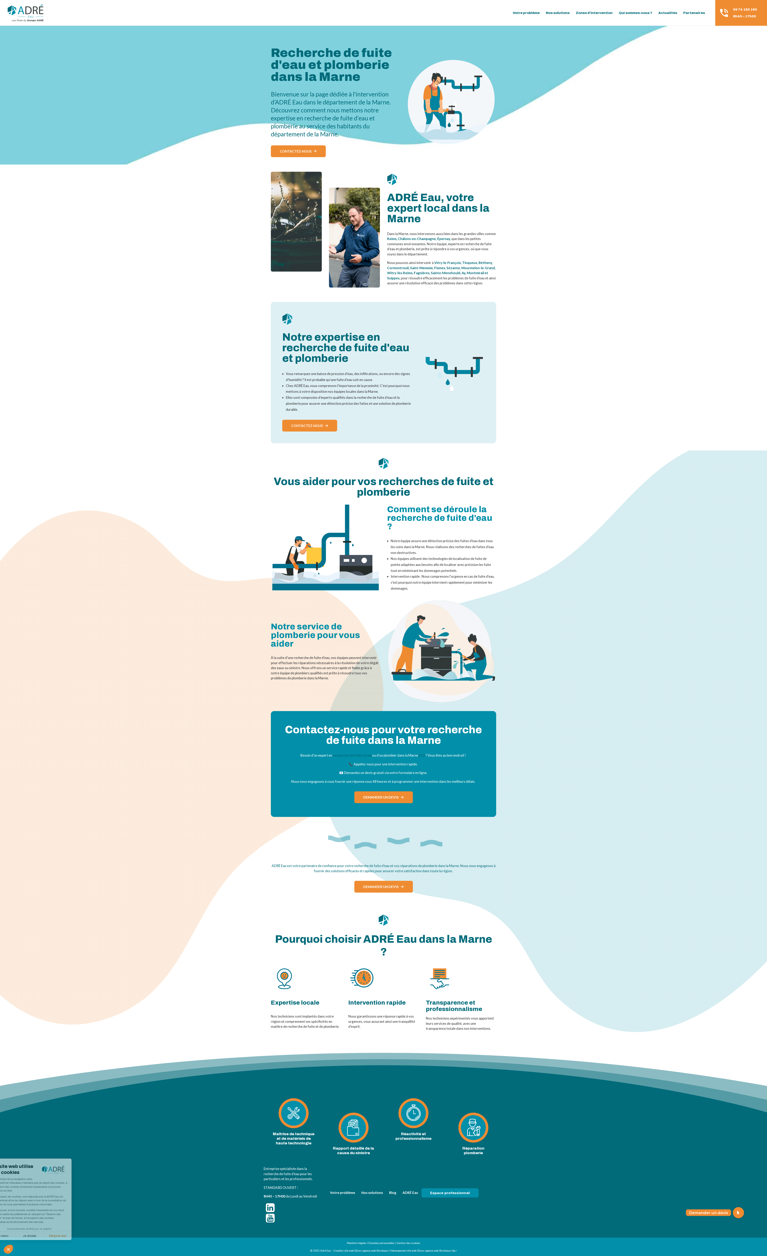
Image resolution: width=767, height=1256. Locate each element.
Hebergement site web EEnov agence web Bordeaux (420, 1250)
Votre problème (526, 13)
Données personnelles (381, 1243)
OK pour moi (74, 1235)
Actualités (667, 13)
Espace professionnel (450, 1193)
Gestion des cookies (408, 1243)
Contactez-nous (296, 151)
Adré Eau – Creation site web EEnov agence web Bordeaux (354, 1250)
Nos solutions (558, 13)
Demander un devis (381, 797)
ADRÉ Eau (410, 1193)
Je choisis (46, 1235)
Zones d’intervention (594, 13)
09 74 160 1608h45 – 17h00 (745, 13)
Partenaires (694, 13)
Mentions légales (357, 1243)
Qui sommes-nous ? (635, 13)
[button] (738, 1212)
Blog (392, 1193)
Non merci (18, 1235)
